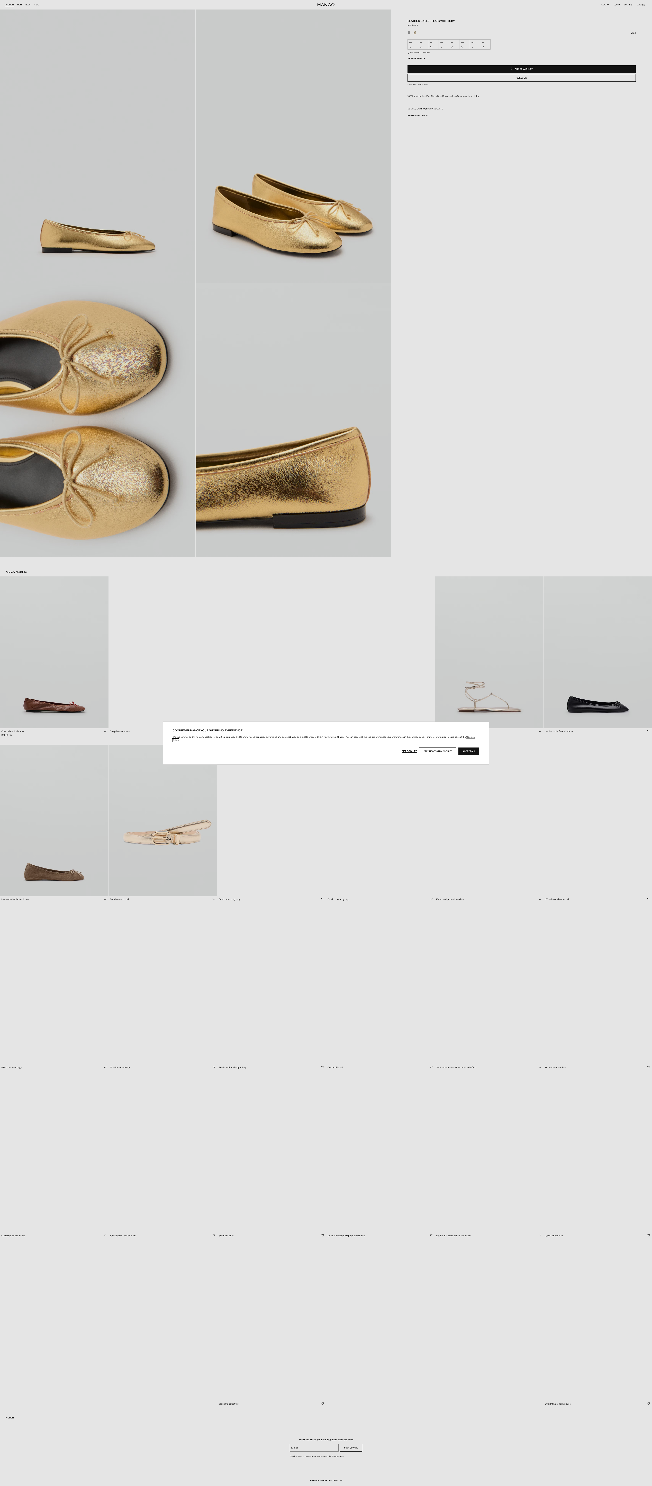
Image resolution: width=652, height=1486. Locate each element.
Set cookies (409, 751)
